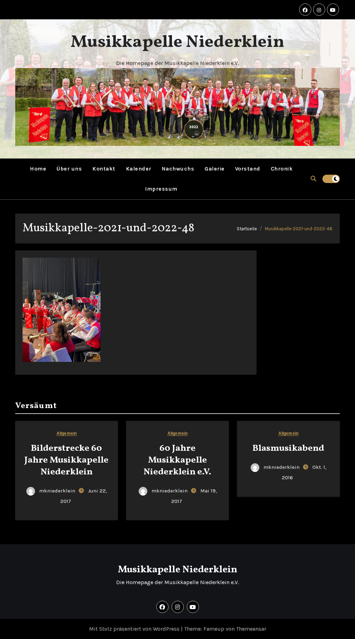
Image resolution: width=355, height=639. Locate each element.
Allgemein (67, 433)
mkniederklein (57, 491)
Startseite (247, 228)
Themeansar (251, 628)
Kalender (138, 168)
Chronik (282, 168)
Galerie (215, 168)
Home (38, 168)
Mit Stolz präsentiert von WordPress (135, 628)
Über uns (69, 168)
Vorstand (247, 168)
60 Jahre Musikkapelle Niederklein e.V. (177, 460)
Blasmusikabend (288, 448)
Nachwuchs (178, 168)
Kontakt (103, 168)
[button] (313, 179)
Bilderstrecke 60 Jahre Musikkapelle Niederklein (66, 460)
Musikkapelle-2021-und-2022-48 (298, 228)
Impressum (161, 188)
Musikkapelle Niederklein (177, 42)
